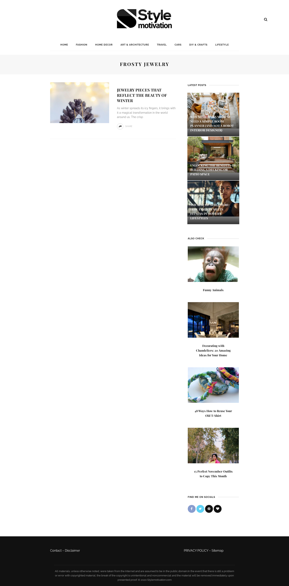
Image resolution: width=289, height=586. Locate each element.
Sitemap (218, 550)
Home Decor (104, 44)
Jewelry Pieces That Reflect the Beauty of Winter (142, 95)
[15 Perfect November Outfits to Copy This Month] (213, 445)
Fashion (81, 44)
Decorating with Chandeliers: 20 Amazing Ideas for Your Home (213, 350)
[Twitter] (200, 509)
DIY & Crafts (198, 44)
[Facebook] (192, 509)
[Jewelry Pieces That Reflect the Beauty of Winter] (79, 102)
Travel (162, 44)
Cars (178, 44)
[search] (265, 19)
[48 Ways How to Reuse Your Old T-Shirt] (213, 385)
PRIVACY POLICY (196, 550)
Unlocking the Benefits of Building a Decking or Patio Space (213, 169)
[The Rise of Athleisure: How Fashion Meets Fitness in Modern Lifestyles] (213, 198)
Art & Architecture (135, 44)
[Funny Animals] (213, 264)
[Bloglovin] (218, 509)
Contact (56, 550)
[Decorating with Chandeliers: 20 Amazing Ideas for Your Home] (213, 319)
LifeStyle (222, 44)
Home (64, 44)
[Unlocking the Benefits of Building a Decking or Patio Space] (213, 154)
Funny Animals (213, 290)
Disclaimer (72, 550)
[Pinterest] (209, 509)
